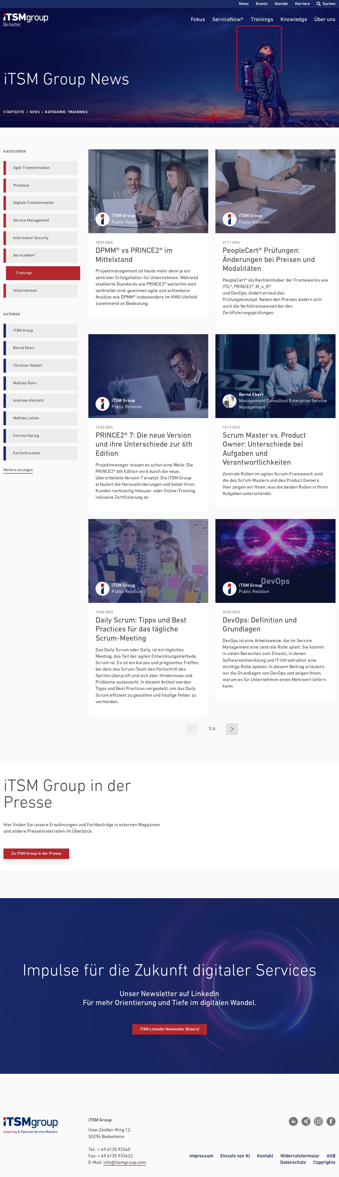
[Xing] (306, 1121)
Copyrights (324, 1162)
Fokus (198, 20)
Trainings (262, 20)
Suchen (329, 3)
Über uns (324, 20)
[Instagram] (318, 1121)
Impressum (201, 1156)
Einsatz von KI (235, 1156)
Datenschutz (293, 1162)
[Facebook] (331, 1121)
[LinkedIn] (293, 1121)
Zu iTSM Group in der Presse (36, 853)
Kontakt (281, 3)
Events (262, 3)
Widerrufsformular (299, 1156)
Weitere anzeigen (18, 470)
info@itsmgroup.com (124, 1162)
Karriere (302, 3)
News (244, 3)
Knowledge (293, 20)
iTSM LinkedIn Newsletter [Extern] (169, 1029)
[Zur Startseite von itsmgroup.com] (25, 19)
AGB (331, 1156)
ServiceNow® (227, 20)
